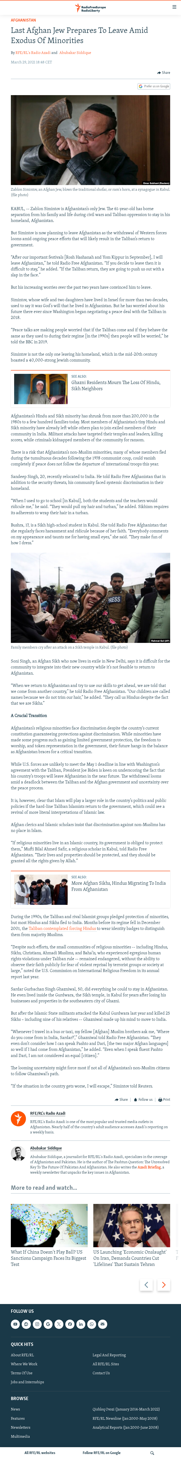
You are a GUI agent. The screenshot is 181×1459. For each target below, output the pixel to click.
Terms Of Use (22, 1373)
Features (18, 1418)
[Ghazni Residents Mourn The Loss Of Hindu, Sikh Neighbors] (41, 389)
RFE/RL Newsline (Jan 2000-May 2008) (125, 1418)
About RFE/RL (22, 1355)
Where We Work (24, 1364)
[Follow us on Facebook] (69, 1324)
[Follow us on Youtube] (15, 1324)
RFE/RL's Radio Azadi (33, 53)
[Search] (152, 1453)
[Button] (163, 73)
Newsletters (20, 1427)
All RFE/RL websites (40, 1453)
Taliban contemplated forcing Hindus (63, 929)
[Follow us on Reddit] (26, 1324)
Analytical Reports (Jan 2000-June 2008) (126, 1427)
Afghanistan (23, 20)
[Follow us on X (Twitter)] (58, 1324)
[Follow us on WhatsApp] (91, 1324)
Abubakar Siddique (75, 53)
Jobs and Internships (27, 1382)
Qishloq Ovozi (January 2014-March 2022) (126, 1409)
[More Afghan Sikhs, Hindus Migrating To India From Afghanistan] (41, 890)
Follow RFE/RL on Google (102, 1453)
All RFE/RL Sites (106, 1364)
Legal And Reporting (109, 1355)
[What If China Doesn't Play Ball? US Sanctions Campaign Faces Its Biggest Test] (49, 1225)
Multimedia (20, 1436)
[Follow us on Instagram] (37, 1324)
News (15, 1409)
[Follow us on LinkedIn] (80, 1324)
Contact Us (101, 1373)
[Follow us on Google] (48, 1324)
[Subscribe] (102, 1324)
